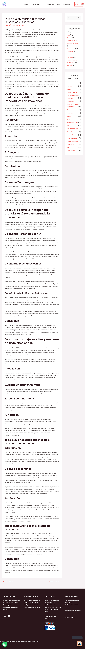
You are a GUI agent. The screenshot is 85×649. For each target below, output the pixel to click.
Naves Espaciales (72, 122)
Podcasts (70, 57)
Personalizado (71, 135)
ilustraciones (71, 49)
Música (69, 119)
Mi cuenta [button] (67, 4)
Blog (58, 4)
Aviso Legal (68, 602)
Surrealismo (70, 144)
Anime (69, 89)
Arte (68, 35)
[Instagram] (5, 615)
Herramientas (71, 41)
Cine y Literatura (72, 92)
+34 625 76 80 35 (70, 617)
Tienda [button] (26, 4)
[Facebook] (9, 615)
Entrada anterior (7, 582)
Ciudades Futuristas (73, 95)
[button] (4, 644)
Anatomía (70, 86)
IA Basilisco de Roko (73, 43)
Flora (68, 110)
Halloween (70, 113)
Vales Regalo (71, 151)
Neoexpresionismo (73, 129)
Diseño (8, 25)
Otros (69, 54)
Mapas (69, 116)
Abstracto (70, 83)
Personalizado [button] (37, 4)
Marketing (70, 51)
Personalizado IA (72, 138)
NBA (68, 125)
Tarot (68, 147)
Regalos (69, 65)
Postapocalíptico (72, 141)
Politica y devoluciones (72, 605)
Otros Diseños (71, 132)
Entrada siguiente (55, 582)
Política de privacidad (72, 600)
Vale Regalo (50, 4)
